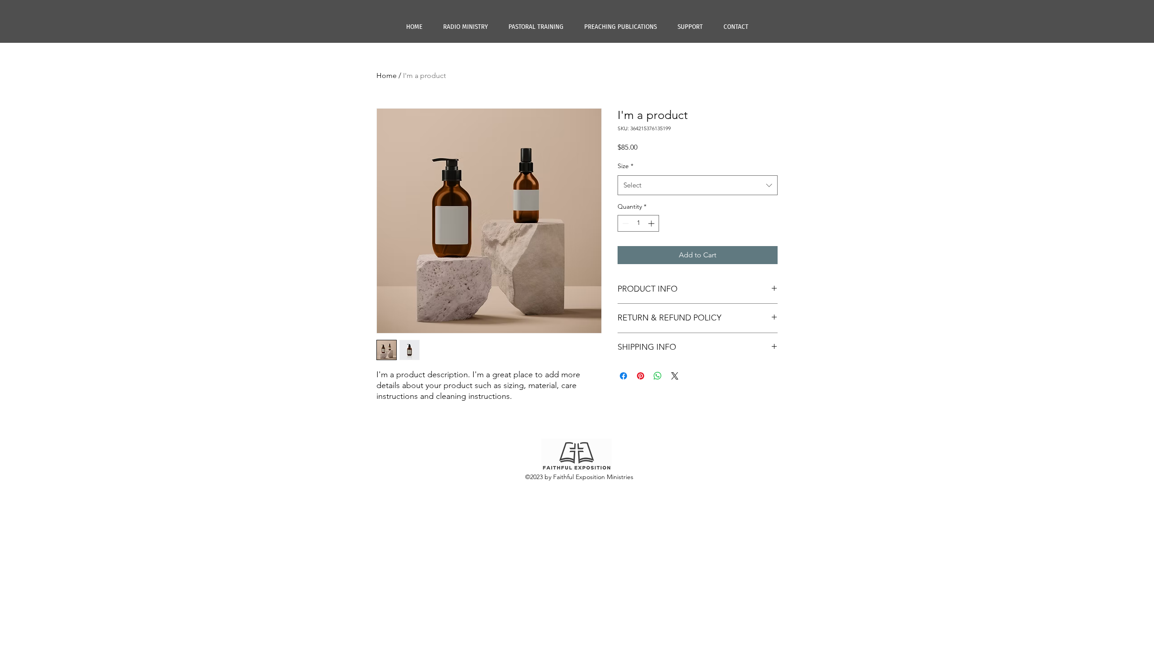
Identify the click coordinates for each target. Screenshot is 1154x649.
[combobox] (698, 185)
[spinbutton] (638, 223)
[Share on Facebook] (623, 375)
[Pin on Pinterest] (640, 375)
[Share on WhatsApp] (657, 375)
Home (386, 75)
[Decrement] (624, 223)
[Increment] (652, 223)
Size (625, 166)
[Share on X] (674, 375)
